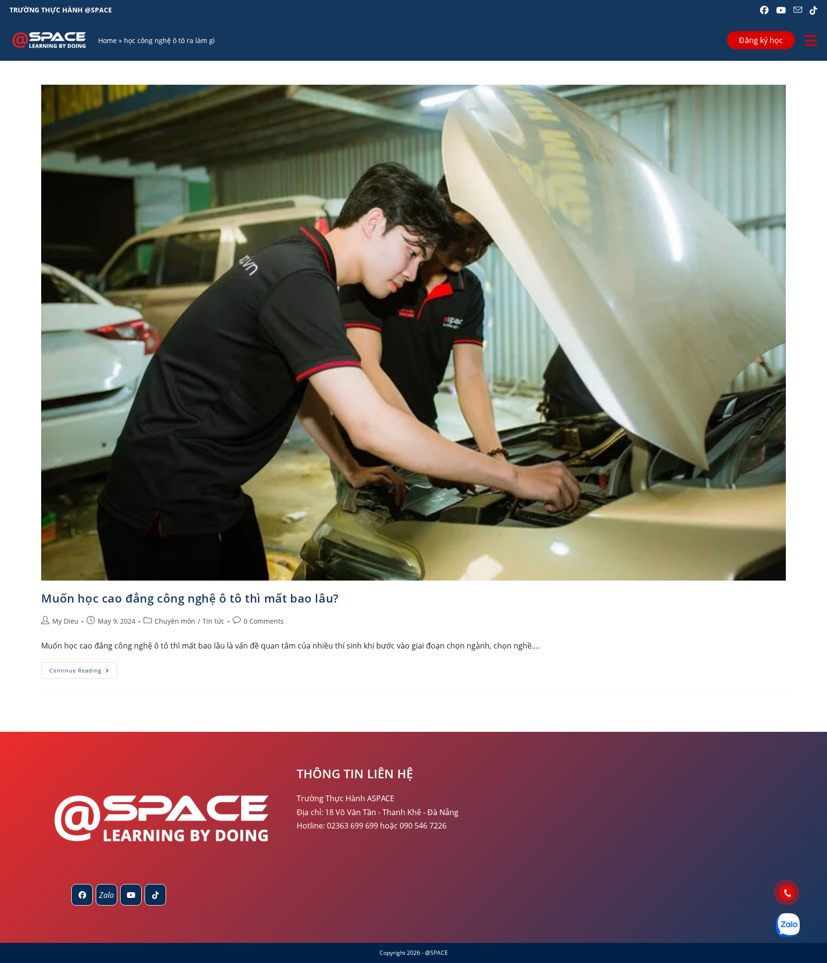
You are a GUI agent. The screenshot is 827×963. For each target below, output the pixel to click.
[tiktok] (155, 895)
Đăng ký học (761, 40)
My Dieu (65, 621)
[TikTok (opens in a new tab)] (811, 10)
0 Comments (264, 621)
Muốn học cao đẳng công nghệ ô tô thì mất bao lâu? (189, 598)
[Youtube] (131, 895)
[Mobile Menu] (811, 40)
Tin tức (213, 621)
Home (107, 40)
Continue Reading (83, 672)
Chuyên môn (175, 621)
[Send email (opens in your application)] (798, 10)
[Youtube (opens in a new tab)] (781, 10)
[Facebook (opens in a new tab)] (764, 10)
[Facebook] (82, 895)
